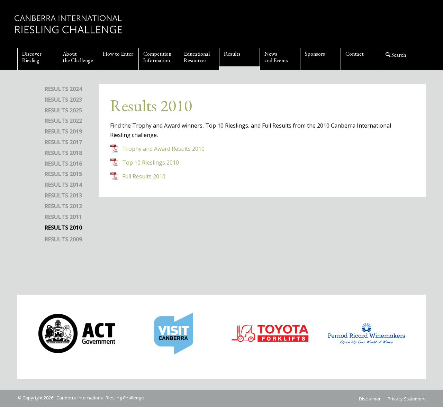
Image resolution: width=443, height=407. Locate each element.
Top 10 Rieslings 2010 (150, 162)
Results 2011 (63, 217)
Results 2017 (63, 142)
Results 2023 (63, 99)
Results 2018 (63, 153)
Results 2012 (63, 206)
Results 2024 (63, 89)
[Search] (401, 59)
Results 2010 (63, 227)
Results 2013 (63, 195)
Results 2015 (63, 174)
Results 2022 (63, 120)
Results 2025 (63, 110)
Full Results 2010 (143, 176)
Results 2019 (63, 131)
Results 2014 (63, 184)
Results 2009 (63, 239)
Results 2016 (63, 163)
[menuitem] (37, 59)
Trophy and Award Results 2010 (163, 148)
